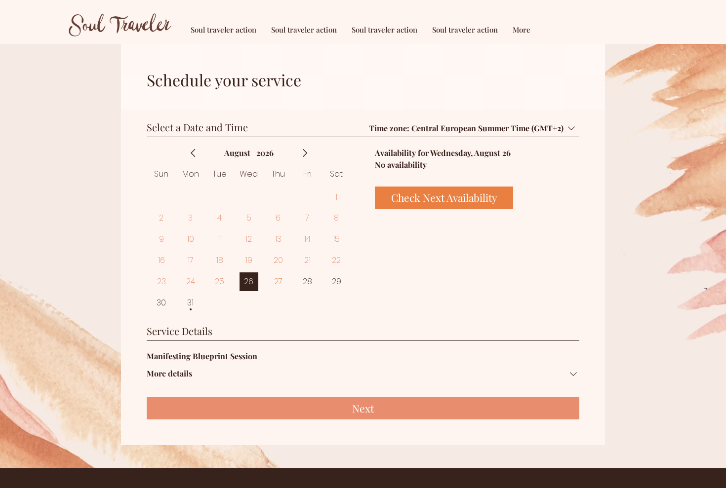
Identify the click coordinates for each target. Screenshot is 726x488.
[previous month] (193, 153)
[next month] (305, 153)
